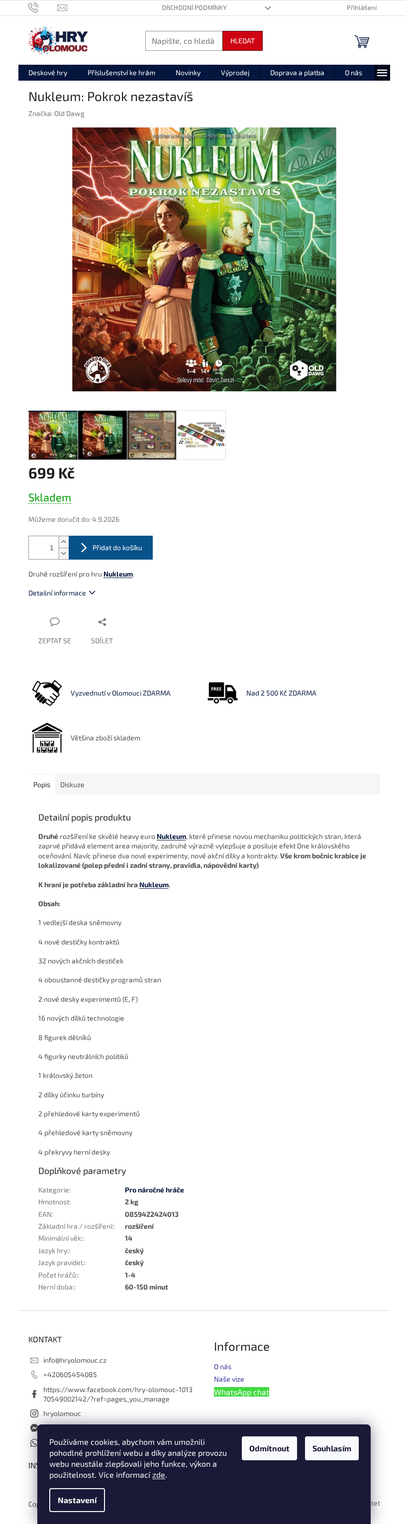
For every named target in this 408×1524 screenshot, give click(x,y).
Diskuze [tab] (72, 784)
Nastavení (77, 1500)
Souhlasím (331, 1448)
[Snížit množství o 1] (64, 553)
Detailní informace (57, 592)
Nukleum (154, 884)
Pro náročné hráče (154, 1189)
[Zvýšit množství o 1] (64, 542)
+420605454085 (70, 1374)
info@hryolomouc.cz (74, 1360)
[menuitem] (47, 73)
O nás (222, 1366)
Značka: (56, 113)
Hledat (242, 40)
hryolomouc (62, 1413)
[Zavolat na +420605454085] (43, 7)
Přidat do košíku (117, 547)
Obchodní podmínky (194, 7)
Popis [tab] (41, 784)
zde (158, 1474)
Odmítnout (269, 1448)
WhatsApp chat (241, 1392)
